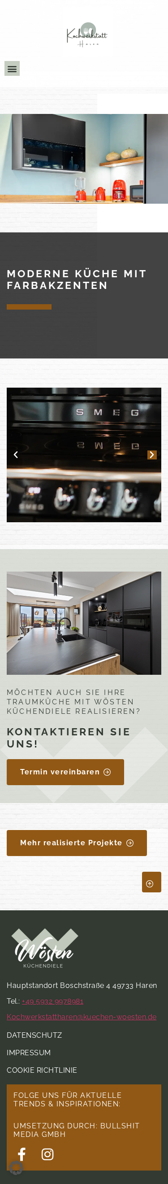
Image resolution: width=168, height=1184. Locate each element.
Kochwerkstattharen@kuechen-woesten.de (82, 1017)
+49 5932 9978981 (52, 1001)
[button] (12, 68)
